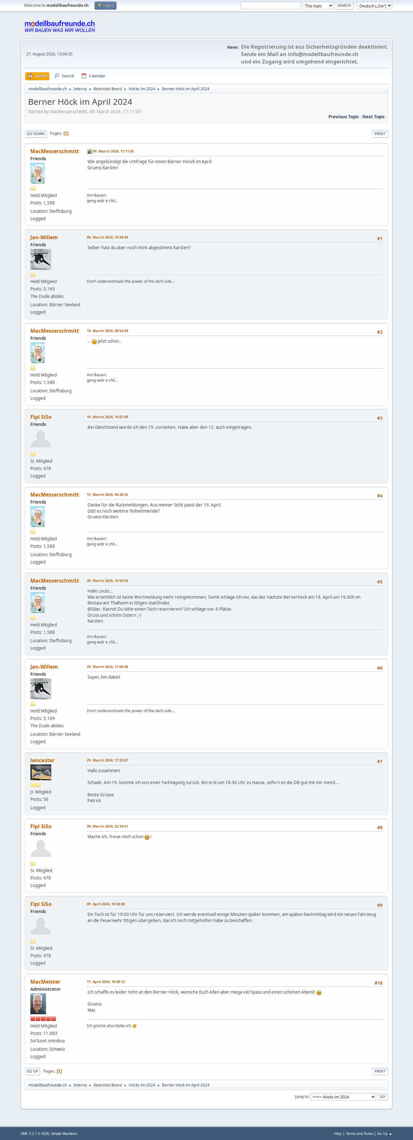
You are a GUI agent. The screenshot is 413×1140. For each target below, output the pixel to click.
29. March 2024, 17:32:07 (107, 760)
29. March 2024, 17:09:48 (107, 666)
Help (338, 1133)
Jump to (301, 1096)
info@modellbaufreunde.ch (323, 54)
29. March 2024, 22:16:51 (107, 826)
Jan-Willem (44, 237)
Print (380, 133)
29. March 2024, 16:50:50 (107, 580)
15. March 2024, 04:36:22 (107, 494)
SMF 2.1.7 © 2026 (35, 1133)
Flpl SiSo (41, 416)
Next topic (373, 117)
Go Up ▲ (384, 1133)
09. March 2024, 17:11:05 (113, 151)
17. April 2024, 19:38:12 (106, 981)
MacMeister (45, 981)
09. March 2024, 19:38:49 (107, 237)
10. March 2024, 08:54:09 (107, 330)
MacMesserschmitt (54, 151)
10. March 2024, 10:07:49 (107, 416)
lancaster (42, 760)
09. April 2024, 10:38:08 (106, 903)
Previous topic (343, 117)
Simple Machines (64, 1133)
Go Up (32, 1071)
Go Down (36, 133)
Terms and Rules (359, 1133)
